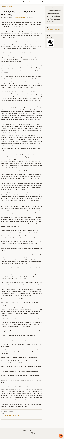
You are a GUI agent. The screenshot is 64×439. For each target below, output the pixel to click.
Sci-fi (17, 17)
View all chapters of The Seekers (53, 29)
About (43, 1)
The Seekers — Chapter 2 (5, 8)
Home (24, 1)
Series (33, 1)
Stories (29, 1)
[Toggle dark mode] (61, 2)
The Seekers (9, 6)
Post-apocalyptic (22, 17)
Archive (38, 1)
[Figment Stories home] (5, 1)
